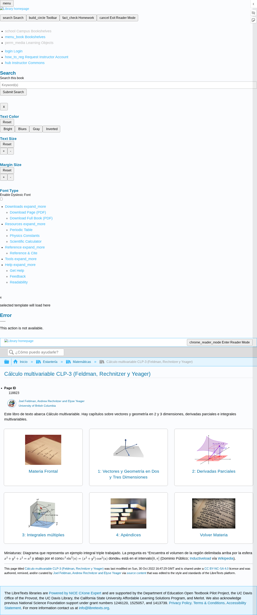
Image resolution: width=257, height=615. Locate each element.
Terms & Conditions (209, 603)
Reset (7, 122)
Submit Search (13, 92)
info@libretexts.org (93, 608)
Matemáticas (82, 362)
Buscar (11, 352)
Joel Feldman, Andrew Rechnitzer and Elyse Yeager (52, 401)
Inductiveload (200, 558)
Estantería (50, 362)
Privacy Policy (180, 603)
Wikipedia (226, 558)
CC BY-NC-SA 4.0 (216, 568)
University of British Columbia (37, 405)
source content (136, 573)
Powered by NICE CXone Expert (75, 593)
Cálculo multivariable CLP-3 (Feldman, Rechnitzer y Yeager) (64, 568)
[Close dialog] (3, 321)
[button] (18, 276)
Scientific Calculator (26, 241)
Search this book (12, 78)
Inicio (23, 362)
